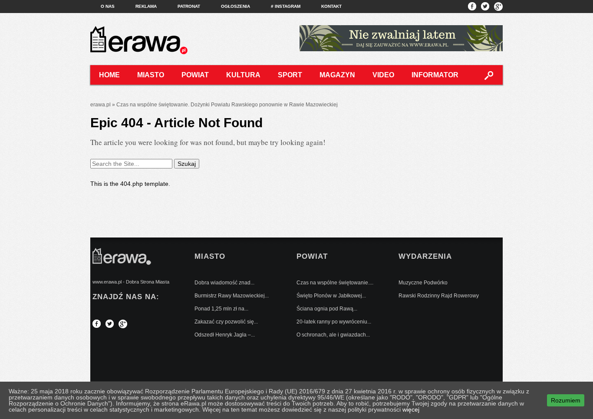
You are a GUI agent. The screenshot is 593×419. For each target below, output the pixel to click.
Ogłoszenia (235, 6)
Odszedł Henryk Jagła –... (224, 335)
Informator (435, 75)
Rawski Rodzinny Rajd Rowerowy (439, 296)
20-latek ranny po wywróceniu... (333, 322)
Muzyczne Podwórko (423, 283)
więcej (410, 409)
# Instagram (285, 6)
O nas (108, 6)
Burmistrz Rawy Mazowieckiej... (231, 296)
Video (383, 75)
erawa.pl (100, 105)
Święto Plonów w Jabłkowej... (331, 296)
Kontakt (331, 6)
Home (109, 75)
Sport (290, 75)
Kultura (243, 75)
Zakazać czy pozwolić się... (226, 322)
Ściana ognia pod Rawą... (326, 309)
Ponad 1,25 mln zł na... (221, 309)
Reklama (146, 6)
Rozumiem (565, 400)
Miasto (150, 75)
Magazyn (337, 75)
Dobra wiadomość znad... (224, 283)
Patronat (189, 6)
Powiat (195, 75)
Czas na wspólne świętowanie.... (334, 283)
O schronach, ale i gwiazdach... (333, 335)
